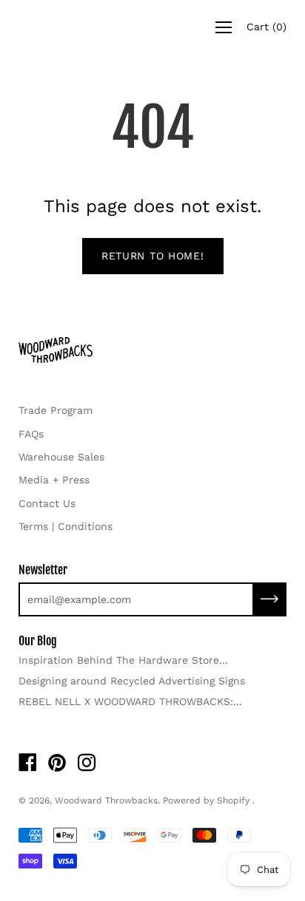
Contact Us (47, 503)
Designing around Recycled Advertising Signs (132, 681)
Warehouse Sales (61, 457)
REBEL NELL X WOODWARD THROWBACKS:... (130, 701)
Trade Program (56, 410)
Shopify (233, 800)
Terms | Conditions (66, 526)
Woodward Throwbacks (106, 800)
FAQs (31, 434)
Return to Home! (152, 256)
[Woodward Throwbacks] (78, 27)
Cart (266, 27)
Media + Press (54, 480)
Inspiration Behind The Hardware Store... (123, 660)
